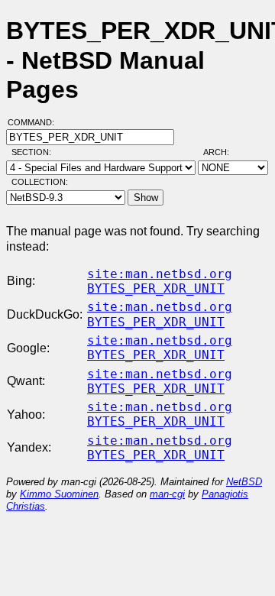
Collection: (39, 181)
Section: (34, 152)
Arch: (223, 152)
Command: (35, 122)
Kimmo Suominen (59, 494)
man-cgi (167, 494)
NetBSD (244, 481)
